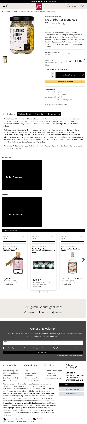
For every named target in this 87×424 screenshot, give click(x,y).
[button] (65, 82)
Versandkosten (62, 104)
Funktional (11, 421)
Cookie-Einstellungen (54, 371)
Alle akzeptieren (71, 384)
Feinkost (7, 11)
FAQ (26, 371)
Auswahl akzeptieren (71, 389)
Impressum (32, 410)
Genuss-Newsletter (32, 378)
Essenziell (10, 419)
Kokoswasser (70, 375)
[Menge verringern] (52, 76)
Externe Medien (26, 419)
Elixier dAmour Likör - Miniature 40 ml (11, 250)
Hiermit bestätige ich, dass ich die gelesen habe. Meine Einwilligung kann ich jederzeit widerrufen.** (40, 348)
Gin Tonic (70, 372)
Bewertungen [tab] (54, 114)
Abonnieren (42, 352)
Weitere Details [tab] (24, 114)
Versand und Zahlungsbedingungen (54, 377)
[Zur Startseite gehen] (2, 11)
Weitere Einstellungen (25, 421)
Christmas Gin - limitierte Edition (71, 250)
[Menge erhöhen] (52, 73)
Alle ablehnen (71, 394)
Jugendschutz (51, 373)
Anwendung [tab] (40, 114)
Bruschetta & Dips (24, 11)
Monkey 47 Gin (74, 378)
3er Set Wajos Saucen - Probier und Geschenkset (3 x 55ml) (43, 250)
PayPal (39, 419)
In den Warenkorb (69, 75)
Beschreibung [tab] (9, 114)
